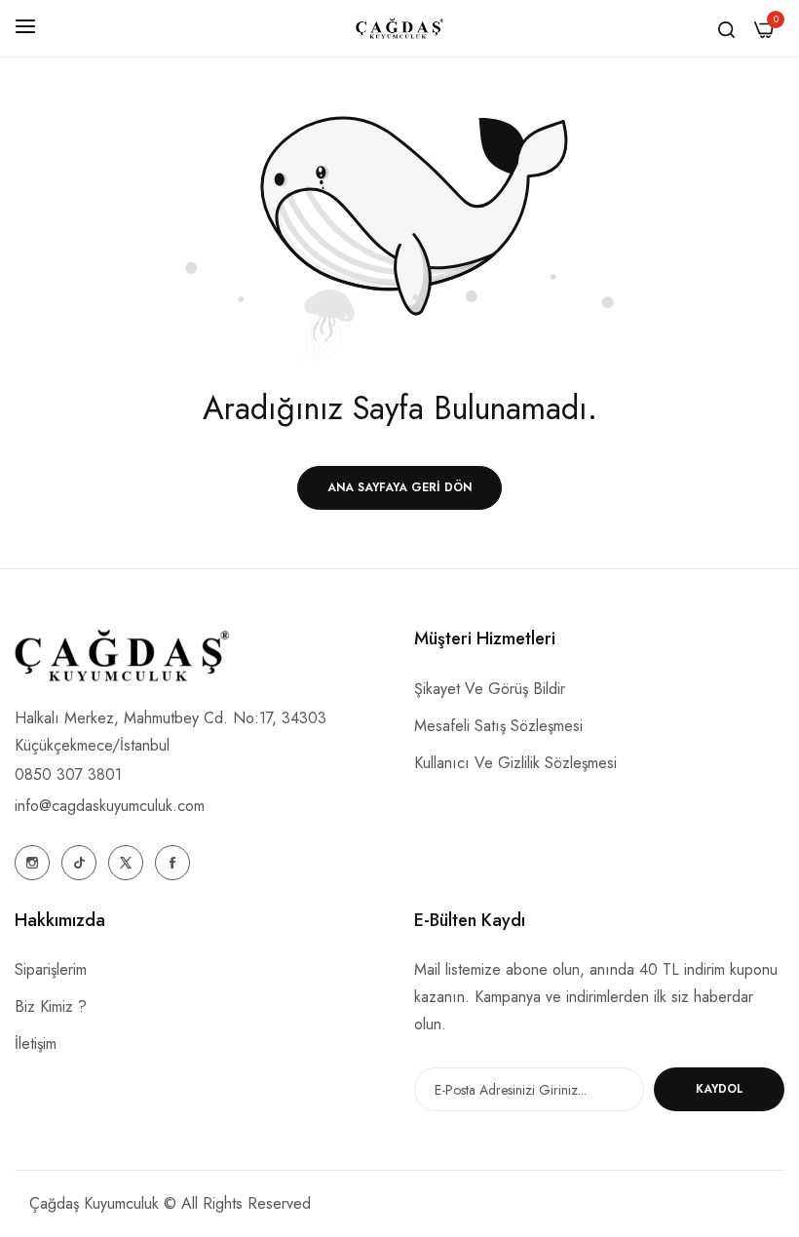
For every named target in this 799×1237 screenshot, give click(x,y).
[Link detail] (32, 862)
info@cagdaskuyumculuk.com (110, 805)
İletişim (36, 1043)
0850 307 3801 (68, 774)
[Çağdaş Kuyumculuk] (399, 29)
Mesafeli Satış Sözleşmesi (498, 726)
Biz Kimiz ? (51, 1006)
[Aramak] (726, 28)
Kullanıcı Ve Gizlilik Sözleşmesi (515, 763)
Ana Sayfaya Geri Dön (399, 487)
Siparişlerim (51, 969)
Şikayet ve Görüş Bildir (489, 688)
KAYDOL (719, 1089)
